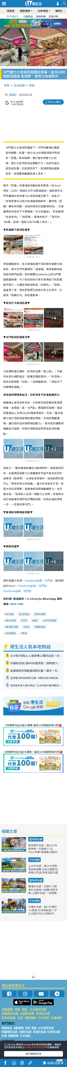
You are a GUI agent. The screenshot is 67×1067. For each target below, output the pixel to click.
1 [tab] (26, 19)
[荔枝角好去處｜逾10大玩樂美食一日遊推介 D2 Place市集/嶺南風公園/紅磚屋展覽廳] (14, 851)
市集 (17, 1009)
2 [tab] (29, 19)
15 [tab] (32, 27)
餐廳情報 (30, 1017)
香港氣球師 (12, 626)
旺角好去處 (8, 1017)
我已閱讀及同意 (33, 1053)
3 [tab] (32, 19)
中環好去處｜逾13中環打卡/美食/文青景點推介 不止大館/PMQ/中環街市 (42, 910)
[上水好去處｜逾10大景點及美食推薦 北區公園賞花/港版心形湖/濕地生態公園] (14, 871)
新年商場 (11, 620)
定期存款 (53, 16)
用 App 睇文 (54, 101)
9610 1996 (16, 604)
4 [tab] (36, 19)
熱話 (31, 85)
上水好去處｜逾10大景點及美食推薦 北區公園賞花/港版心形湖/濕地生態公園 (43, 869)
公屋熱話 (28, 16)
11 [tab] (39, 23)
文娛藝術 (11, 633)
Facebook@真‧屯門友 (39, 580)
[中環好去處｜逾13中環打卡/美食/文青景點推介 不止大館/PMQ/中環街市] (14, 912)
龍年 (35, 620)
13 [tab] (26, 27)
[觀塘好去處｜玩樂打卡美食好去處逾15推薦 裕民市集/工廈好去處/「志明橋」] (14, 892)
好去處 (9, 614)
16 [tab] (36, 27)
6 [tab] (42, 19)
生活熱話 (24, 614)
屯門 (24, 620)
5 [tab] (39, 19)
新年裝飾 (40, 614)
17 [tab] (39, 27)
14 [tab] (29, 27)
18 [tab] (42, 27)
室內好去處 (35, 839)
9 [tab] (32, 23)
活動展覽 (7, 1009)
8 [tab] (29, 23)
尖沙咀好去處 (38, 1009)
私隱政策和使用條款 (35, 1047)
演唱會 (10, 11)
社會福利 (56, 1017)
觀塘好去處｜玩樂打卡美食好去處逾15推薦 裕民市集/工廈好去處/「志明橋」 (43, 889)
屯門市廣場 (50, 620)
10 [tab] (36, 23)
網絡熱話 (40, 626)
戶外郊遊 (34, 860)
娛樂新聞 (41, 16)
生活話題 (19, 85)
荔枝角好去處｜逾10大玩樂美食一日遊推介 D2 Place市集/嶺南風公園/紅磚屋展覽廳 (43, 850)
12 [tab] (42, 23)
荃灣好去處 (43, 1013)
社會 (20, 1017)
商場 (24, 633)
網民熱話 (7, 1028)
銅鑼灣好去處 (10, 1013)
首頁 (6, 85)
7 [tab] (26, 23)
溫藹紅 (13, 94)
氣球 (27, 626)
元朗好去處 (27, 1013)
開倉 (25, 1009)
